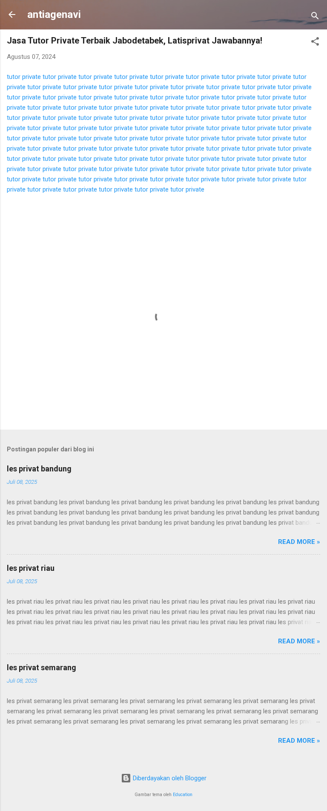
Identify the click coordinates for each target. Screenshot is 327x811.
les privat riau (30, 568)
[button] (315, 42)
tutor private (24, 77)
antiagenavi (54, 14)
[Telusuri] (315, 17)
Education (182, 794)
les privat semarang (41, 667)
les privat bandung (39, 468)
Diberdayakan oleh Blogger (169, 778)
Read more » (299, 542)
